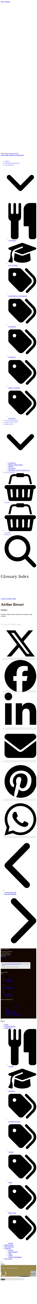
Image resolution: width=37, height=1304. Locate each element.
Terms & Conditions (12, 1013)
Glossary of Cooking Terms (14, 1014)
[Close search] (1, 1262)
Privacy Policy (10, 1011)
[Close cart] (1, 1020)
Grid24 (16, 1006)
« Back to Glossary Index (8, 598)
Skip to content (5, 1)
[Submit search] (23, 1279)
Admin (8, 1009)
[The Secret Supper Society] (18, 153)
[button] (12, 155)
